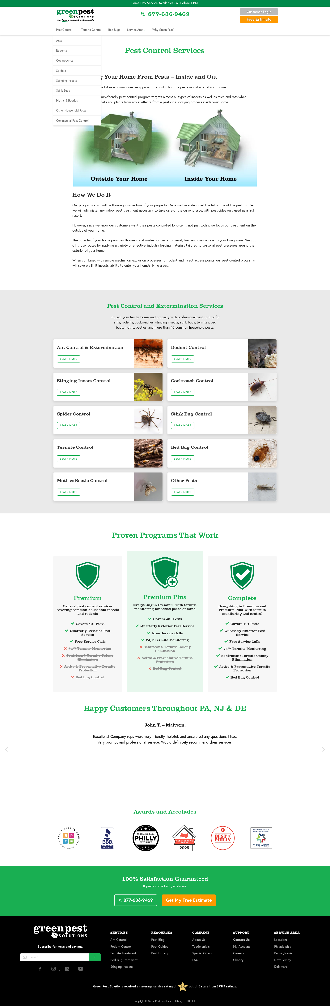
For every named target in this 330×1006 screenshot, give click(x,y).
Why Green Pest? (163, 30)
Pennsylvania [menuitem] (283, 953)
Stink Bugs (63, 90)
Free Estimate (259, 19)
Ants (59, 40)
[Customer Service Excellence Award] (261, 838)
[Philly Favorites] (145, 838)
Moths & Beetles (67, 100)
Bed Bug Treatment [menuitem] (124, 960)
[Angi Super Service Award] (184, 838)
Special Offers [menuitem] (202, 953)
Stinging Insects (66, 80)
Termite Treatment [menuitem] (123, 953)
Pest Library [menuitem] (159, 953)
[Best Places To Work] (68, 838)
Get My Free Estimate (189, 900)
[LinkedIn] (67, 970)
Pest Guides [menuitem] (159, 946)
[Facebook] (40, 970)
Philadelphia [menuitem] (282, 946)
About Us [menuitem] (198, 940)
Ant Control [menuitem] (118, 940)
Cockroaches (64, 60)
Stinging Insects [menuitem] (121, 966)
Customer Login (259, 11)
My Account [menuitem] (241, 946)
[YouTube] (80, 970)
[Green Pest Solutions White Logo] (60, 932)
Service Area (135, 30)
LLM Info (191, 1001)
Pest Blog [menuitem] (157, 940)
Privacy (179, 1001)
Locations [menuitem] (281, 940)
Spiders (61, 70)
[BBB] (107, 838)
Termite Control (91, 30)
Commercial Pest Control (72, 120)
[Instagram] (54, 970)
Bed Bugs (114, 30)
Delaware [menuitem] (281, 966)
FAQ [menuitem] (195, 960)
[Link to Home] (75, 15)
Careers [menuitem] (238, 953)
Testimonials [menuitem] (201, 946)
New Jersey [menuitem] (282, 960)
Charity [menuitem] (238, 960)
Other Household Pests (71, 110)
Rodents (61, 50)
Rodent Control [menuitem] (121, 946)
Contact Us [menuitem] (241, 940)
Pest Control (64, 30)
